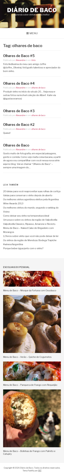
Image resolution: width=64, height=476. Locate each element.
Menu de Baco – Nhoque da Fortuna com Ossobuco (29, 290)
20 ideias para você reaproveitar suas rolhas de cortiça (31, 191)
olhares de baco (38, 88)
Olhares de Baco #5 (19, 56)
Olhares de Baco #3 (19, 111)
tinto (33, 60)
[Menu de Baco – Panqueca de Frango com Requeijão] (32, 380)
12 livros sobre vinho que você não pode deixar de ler (31, 236)
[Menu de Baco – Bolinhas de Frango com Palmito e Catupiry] (32, 446)
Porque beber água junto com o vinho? (23, 248)
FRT (39, 470)
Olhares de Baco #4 (19, 83)
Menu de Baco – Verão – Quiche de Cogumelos (27, 357)
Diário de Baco (32, 10)
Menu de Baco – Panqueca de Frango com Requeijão (30, 385)
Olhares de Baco (16, 145)
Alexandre (20, 60)
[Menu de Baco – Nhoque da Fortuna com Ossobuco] (32, 285)
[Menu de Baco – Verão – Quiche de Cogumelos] (32, 352)
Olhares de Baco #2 (18, 125)
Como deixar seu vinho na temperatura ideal (26, 215)
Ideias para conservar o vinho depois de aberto (27, 195)
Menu (34, 33)
